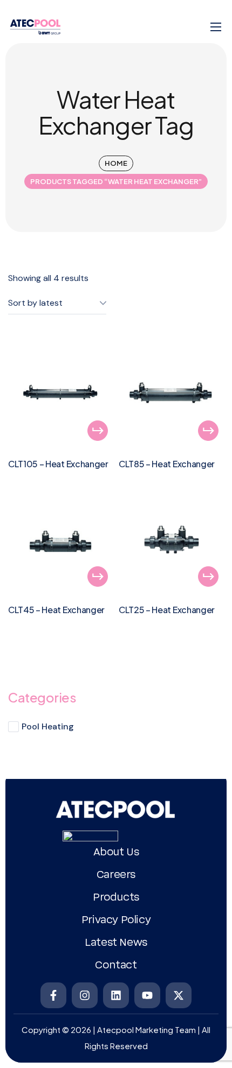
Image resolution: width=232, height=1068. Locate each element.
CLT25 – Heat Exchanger (167, 609)
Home (116, 163)
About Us (116, 852)
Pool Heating (48, 726)
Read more (97, 430)
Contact (116, 965)
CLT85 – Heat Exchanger (167, 463)
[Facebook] (53, 995)
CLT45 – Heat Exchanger (56, 609)
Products (116, 897)
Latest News (116, 942)
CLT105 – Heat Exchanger (58, 463)
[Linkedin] (116, 995)
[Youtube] (147, 995)
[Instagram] (85, 995)
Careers (116, 875)
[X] (179, 995)
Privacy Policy (116, 920)
